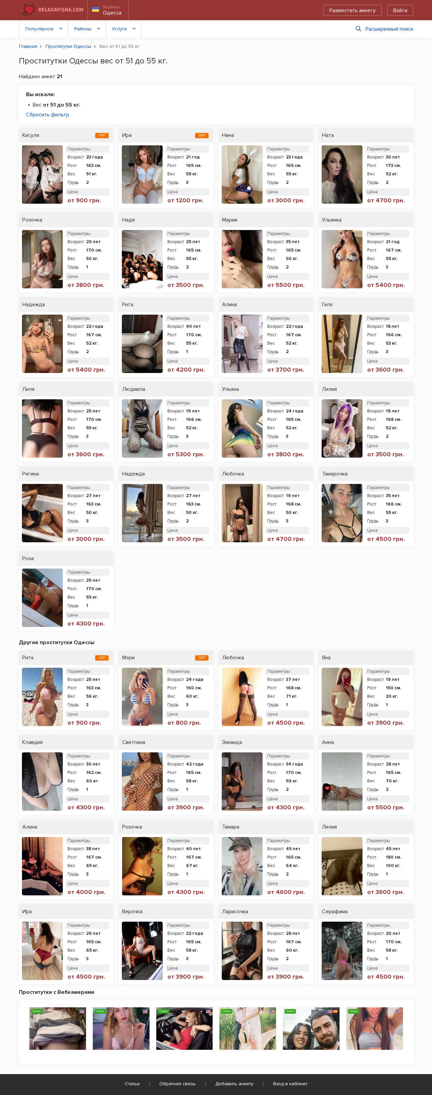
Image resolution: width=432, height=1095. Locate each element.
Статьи (132, 1084)
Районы (82, 29)
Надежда (33, 304)
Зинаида (232, 742)
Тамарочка (335, 474)
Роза (28, 558)
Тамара (230, 827)
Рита (127, 304)
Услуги (119, 29)
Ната (328, 135)
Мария (229, 220)
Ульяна (230, 389)
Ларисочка (235, 912)
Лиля (28, 389)
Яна (326, 658)
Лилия (329, 389)
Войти (400, 10)
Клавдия (32, 742)
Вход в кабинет (290, 1084)
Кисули (30, 135)
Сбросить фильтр (47, 114)
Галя (327, 304)
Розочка (32, 220)
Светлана (133, 742)
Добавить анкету (234, 1084)
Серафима (335, 912)
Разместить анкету (352, 10)
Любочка (233, 474)
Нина (228, 135)
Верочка (132, 912)
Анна (328, 742)
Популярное (39, 29)
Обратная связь (177, 1084)
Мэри (128, 658)
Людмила (133, 389)
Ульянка (332, 220)
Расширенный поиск (389, 29)
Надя (128, 220)
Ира (127, 135)
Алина (229, 304)
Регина (30, 474)
